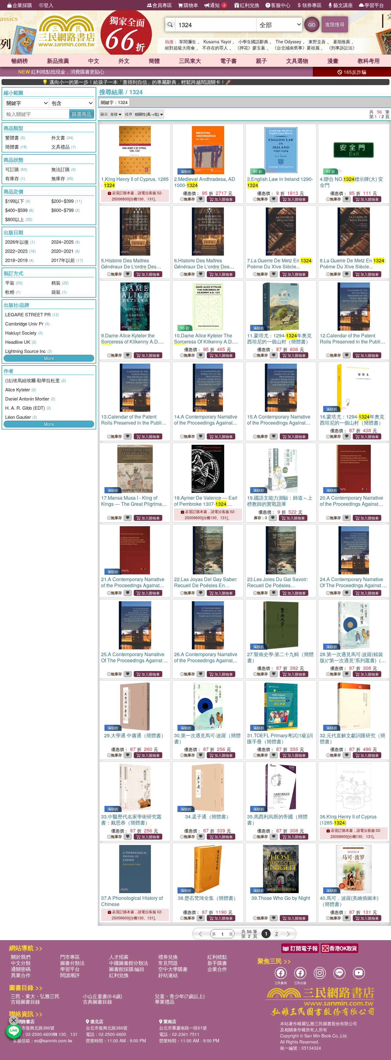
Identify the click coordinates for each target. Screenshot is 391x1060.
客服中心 (281, 5)
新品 (58, 61)
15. (280, 425)
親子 (261, 61)
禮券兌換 (168, 956)
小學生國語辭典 (253, 41)
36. (348, 819)
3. (280, 182)
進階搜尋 (335, 24)
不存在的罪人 (215, 48)
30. (207, 738)
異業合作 (21, 975)
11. (279, 338)
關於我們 (21, 956)
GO (312, 24)
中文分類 (21, 962)
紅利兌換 (249, 5)
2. (204, 182)
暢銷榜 (19, 61)
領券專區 (312, 5)
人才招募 (119, 956)
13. (132, 425)
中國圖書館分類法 (128, 962)
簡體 (154, 61)
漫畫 (332, 61)
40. (349, 900)
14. (207, 425)
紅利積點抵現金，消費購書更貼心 (61, 71)
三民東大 (190, 61)
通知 (217, 5)
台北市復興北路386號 (33, 1028)
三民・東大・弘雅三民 (35, 996)
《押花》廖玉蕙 (250, 48)
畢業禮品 (164, 1001)
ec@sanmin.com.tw (53, 1040)
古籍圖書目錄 (25, 1001)
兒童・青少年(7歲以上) (180, 996)
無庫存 (189, 199)
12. (351, 344)
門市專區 (70, 956)
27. (280, 657)
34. (208, 816)
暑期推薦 (341, 41)
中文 (93, 61)
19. (279, 500)
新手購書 (217, 962)
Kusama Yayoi (217, 41)
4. (351, 182)
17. (134, 506)
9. (133, 341)
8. (353, 263)
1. (135, 182)
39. (280, 897)
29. (135, 735)
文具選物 (297, 61)
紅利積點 (217, 956)
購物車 (191, 5)
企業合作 (217, 968)
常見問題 (168, 962)
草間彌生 (187, 41)
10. (206, 341)
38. (208, 897)
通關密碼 (21, 968)
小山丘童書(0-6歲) (102, 996)
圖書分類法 (72, 962)
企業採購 (22, 5)
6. (207, 266)
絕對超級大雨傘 (180, 48)
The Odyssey (288, 41)
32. (352, 738)
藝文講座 (343, 5)
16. (352, 419)
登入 (48, 5)
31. (280, 738)
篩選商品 (81, 113)
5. (134, 266)
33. (131, 819)
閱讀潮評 (70, 975)
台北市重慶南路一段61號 (183, 1028)
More (49, 358)
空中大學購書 (173, 968)
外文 (124, 61)
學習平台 (374, 5)
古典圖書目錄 (97, 1001)
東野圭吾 (317, 41)
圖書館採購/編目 (126, 968)
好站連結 (168, 975)
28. (353, 660)
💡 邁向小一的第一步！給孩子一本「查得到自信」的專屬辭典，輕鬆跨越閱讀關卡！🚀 (106, 82)
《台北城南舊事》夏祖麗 (296, 48)
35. (277, 819)
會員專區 (162, 5)
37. (132, 900)
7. (280, 263)
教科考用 (369, 61)
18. (205, 506)
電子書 (228, 61)
